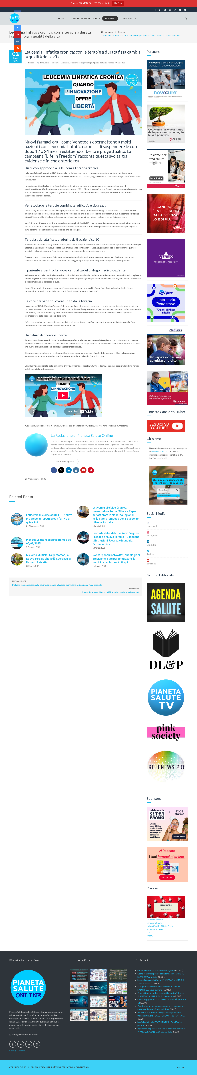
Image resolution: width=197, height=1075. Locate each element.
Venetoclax (120, 63)
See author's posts (65, 461)
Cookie (21, 1050)
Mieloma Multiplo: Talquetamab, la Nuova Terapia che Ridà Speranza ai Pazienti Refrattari (48, 558)
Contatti (181, 1068)
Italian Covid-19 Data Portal (160, 926)
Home (61, 18)
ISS (148, 932)
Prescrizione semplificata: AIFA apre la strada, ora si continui (110, 590)
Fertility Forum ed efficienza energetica (156, 970)
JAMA (150, 935)
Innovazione (45, 63)
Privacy (12, 1050)
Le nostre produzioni (85, 18)
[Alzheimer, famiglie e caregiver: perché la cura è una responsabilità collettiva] (98, 975)
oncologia (88, 63)
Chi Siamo (127, 18)
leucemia (55, 63)
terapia (111, 63)
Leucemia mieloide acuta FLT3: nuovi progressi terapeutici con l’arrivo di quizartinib (49, 518)
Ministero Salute (155, 922)
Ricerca (121, 32)
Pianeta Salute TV (159, 451)
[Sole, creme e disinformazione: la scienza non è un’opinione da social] (118, 988)
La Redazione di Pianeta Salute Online (82, 435)
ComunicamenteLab (78, 1067)
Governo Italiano (155, 919)
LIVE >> (118, 3)
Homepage (109, 32)
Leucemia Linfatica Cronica (72, 63)
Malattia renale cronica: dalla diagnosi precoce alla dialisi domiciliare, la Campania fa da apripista (57, 583)
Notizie (109, 18)
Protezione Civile (155, 929)
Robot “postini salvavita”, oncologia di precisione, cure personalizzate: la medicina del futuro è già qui (116, 558)
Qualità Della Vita (100, 63)
